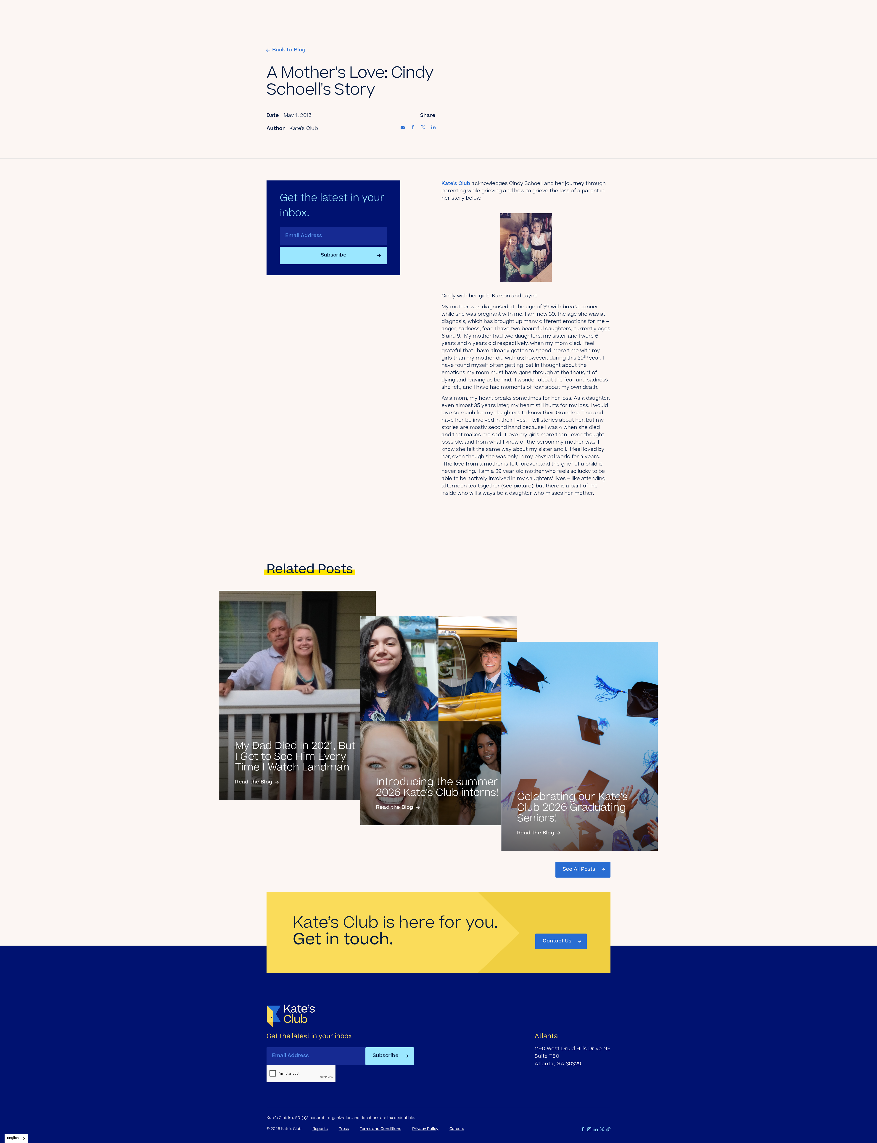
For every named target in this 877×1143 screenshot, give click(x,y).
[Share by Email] (403, 128)
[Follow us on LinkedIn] (596, 1129)
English (13, 1138)
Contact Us (557, 941)
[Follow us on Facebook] (583, 1129)
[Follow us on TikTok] (608, 1129)
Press (344, 1129)
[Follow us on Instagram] (589, 1129)
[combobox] (16, 1138)
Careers (456, 1129)
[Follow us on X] (602, 1129)
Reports (320, 1129)
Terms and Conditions (380, 1129)
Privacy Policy (425, 1129)
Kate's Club (455, 183)
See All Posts (579, 869)
